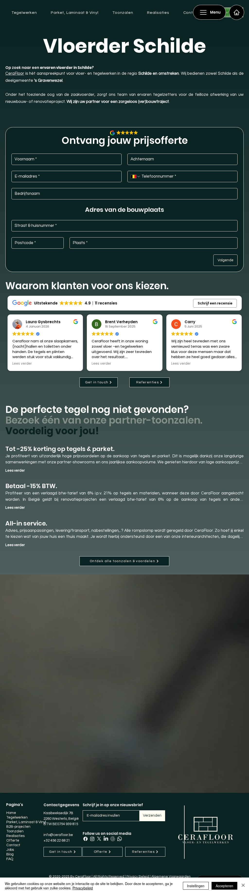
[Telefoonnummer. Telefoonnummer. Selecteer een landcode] (136, 176)
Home (11, 813)
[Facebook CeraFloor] (85, 839)
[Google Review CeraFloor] (113, 839)
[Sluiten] (243, 885)
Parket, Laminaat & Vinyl (24, 822)
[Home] (236, 12)
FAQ (9, 859)
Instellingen (196, 885)
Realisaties (15, 836)
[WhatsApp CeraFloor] (119, 839)
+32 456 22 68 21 (57, 840)
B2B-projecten (18, 826)
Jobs (10, 850)
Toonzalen (15, 831)
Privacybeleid (82, 888)
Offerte (12, 840)
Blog (10, 854)
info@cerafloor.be (58, 835)
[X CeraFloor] (99, 839)
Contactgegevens (61, 804)
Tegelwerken (17, 817)
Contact (13, 845)
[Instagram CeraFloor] (92, 839)
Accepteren (224, 885)
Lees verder (15, 470)
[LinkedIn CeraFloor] (106, 839)
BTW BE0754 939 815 (61, 824)
